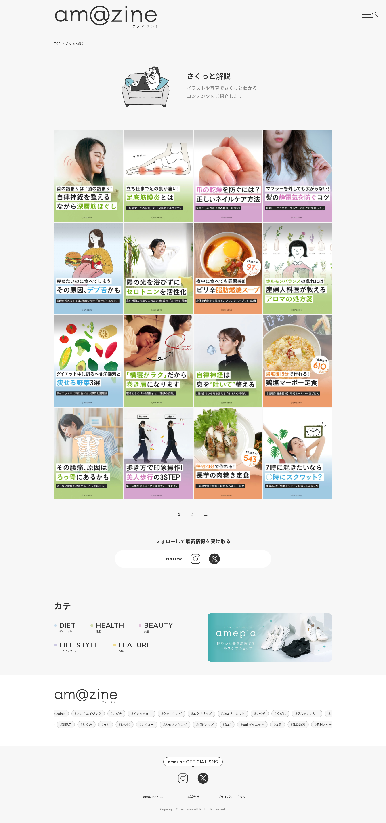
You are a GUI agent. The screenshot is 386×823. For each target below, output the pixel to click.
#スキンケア (331, 713)
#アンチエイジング (82, 713)
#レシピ (128, 724)
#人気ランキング (179, 724)
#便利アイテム (329, 724)
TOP (57, 43)
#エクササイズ (196, 713)
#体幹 (231, 724)
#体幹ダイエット (257, 724)
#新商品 (70, 724)
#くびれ (275, 713)
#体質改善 (302, 724)
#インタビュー (136, 713)
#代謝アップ (209, 724)
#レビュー (151, 724)
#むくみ (90, 724)
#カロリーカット (227, 713)
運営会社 (193, 796)
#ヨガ (110, 724)
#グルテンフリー (302, 713)
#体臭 (282, 724)
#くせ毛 (254, 713)
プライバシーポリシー (233, 796)
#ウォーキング (166, 713)
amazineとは (153, 796)
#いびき (111, 713)
